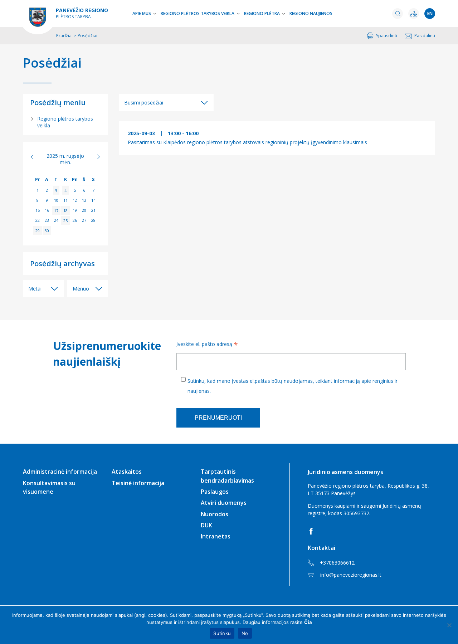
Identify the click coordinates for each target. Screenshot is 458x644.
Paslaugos (215, 492)
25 (65, 220)
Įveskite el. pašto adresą (207, 345)
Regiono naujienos (310, 13)
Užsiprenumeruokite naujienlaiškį (106, 353)
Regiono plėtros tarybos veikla (197, 13)
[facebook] (312, 531)
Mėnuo (81, 288)
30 (47, 230)
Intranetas (215, 536)
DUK (206, 525)
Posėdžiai (52, 63)
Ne (245, 633)
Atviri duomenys (224, 503)
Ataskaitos (127, 471)
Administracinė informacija (60, 471)
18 (65, 210)
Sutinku (222, 633)
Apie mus (141, 13)
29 (37, 230)
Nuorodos (214, 514)
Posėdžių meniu (58, 102)
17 (56, 210)
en (430, 13)
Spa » (95, 157)
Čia (308, 622)
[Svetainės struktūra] (413, 13)
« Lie (36, 157)
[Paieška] (397, 13)
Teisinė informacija (138, 483)
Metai (35, 288)
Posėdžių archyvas (62, 263)
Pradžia (64, 36)
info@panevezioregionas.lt (350, 574)
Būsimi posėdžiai (143, 102)
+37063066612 (337, 562)
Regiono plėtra (262, 13)
